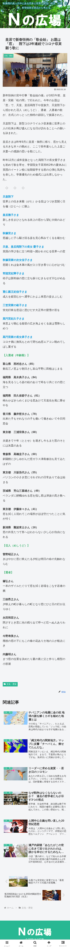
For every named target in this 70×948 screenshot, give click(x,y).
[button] (63, 612)
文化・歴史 (11, 684)
